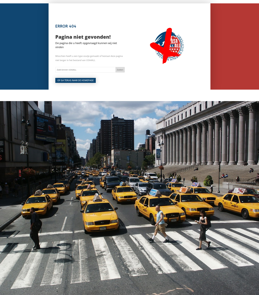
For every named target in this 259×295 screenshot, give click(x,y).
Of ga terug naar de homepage (75, 80)
